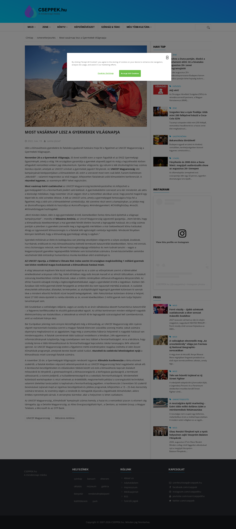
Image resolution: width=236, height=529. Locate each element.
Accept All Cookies (130, 73)
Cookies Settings (106, 73)
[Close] (167, 57)
